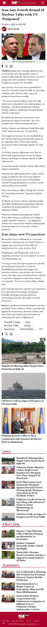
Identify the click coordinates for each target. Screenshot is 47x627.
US (40, 329)
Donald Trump (12, 322)
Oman (27, 325)
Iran (27, 322)
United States (27, 329)
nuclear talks (11, 325)
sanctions (9, 329)
